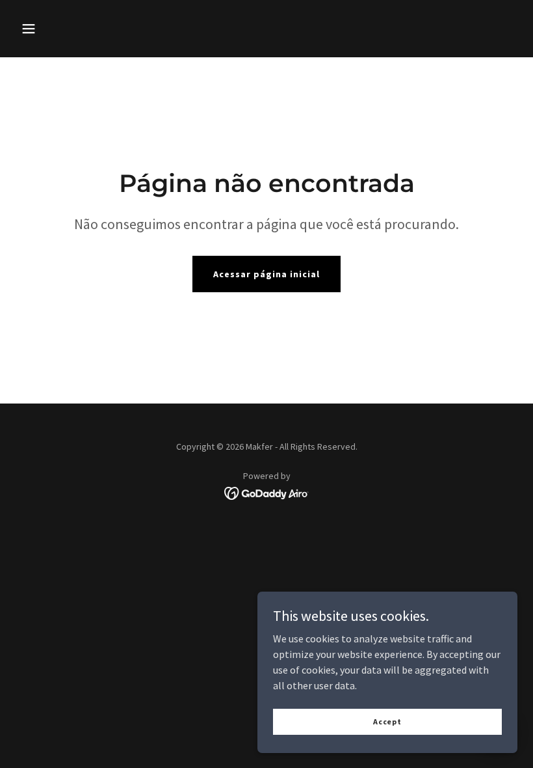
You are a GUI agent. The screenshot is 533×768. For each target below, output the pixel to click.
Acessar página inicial (266, 274)
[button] (29, 29)
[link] (266, 492)
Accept (387, 721)
